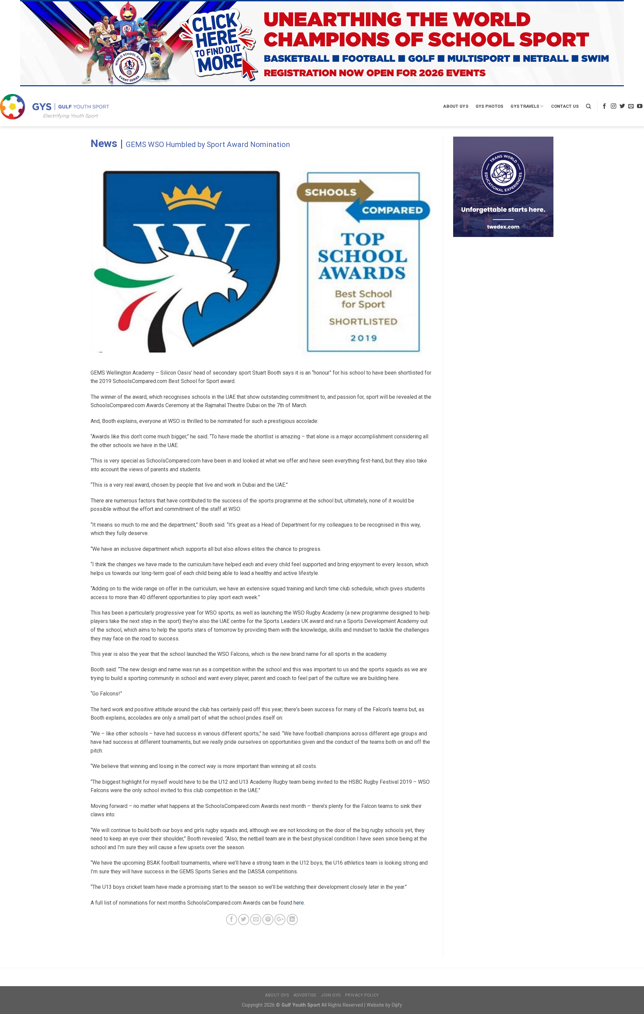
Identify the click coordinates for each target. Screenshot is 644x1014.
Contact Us (565, 106)
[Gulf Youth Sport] (54, 106)
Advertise (305, 995)
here (298, 903)
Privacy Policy (362, 995)
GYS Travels (525, 106)
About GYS (455, 106)
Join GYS (331, 995)
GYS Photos (489, 106)
